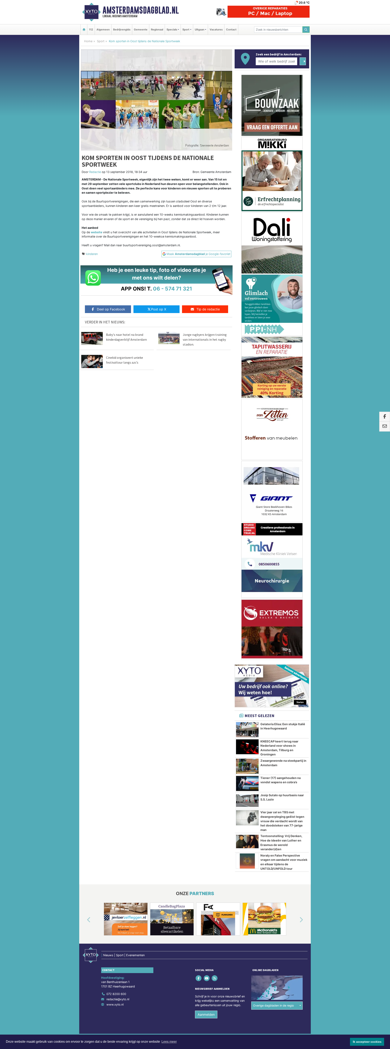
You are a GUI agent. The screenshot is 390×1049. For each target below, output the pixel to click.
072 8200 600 (116, 994)
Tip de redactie (208, 309)
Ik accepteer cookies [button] (367, 1041)
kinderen (92, 254)
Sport (100, 41)
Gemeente (140, 29)
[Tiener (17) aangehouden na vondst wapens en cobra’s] (247, 783)
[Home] (83, 29)
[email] (384, 426)
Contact (231, 29)
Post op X (158, 309)
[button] (84, 920)
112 (91, 29)
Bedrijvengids (121, 29)
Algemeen (103, 29)
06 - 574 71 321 (172, 288)
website (97, 232)
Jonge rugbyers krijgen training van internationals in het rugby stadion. (205, 339)
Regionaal (157, 29)
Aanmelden (206, 1014)
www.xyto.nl (115, 1004)
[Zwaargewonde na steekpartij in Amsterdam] (247, 766)
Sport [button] (185, 29)
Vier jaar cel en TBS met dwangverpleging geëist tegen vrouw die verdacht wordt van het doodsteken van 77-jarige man (282, 820)
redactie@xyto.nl (117, 999)
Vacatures (216, 29)
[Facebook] (199, 978)
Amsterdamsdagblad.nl (141, 10)
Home (88, 41)
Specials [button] (172, 29)
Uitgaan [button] (199, 29)
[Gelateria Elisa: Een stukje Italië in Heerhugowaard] (247, 729)
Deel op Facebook (111, 309)
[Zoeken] (306, 29)
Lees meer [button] (169, 1041)
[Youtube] (207, 978)
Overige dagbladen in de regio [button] (273, 1005)
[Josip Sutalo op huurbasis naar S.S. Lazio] (247, 800)
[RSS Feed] (215, 978)
